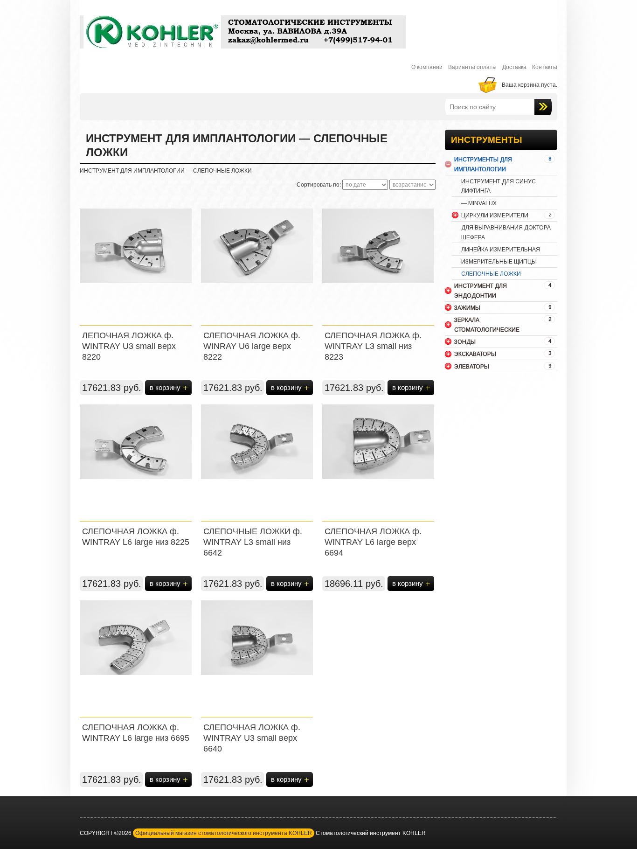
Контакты (544, 67)
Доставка (514, 67)
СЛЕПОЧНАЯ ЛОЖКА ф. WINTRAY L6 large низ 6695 (135, 733)
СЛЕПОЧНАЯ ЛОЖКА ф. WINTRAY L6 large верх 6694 (373, 542)
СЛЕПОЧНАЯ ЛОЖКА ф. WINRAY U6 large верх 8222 (251, 346)
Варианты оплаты (472, 67)
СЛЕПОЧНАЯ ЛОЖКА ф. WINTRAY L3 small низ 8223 (373, 346)
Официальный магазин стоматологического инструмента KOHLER (223, 833)
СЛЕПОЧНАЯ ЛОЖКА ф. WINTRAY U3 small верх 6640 (251, 738)
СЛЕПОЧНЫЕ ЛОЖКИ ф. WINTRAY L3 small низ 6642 (252, 542)
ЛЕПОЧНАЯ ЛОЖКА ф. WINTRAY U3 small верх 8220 (129, 346)
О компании (427, 67)
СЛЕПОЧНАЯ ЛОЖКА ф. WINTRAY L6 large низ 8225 (135, 537)
